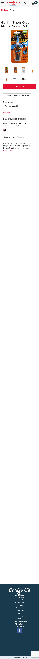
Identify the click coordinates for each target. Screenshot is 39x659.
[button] (6, 70)
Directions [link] (20, 137)
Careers (19, 613)
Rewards (19, 605)
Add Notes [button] (7, 112)
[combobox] (19, 106)
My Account (20, 597)
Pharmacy (19, 616)
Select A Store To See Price (17, 96)
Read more (7, 150)
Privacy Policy (19, 624)
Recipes (19, 618)
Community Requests (19, 621)
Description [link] (9, 137)
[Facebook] (19, 630)
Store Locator (19, 600)
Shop (12, 10)
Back (5, 10)
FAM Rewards (19, 602)
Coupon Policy (19, 610)
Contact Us (19, 608)
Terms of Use (19, 627)
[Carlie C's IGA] (14, 3)
